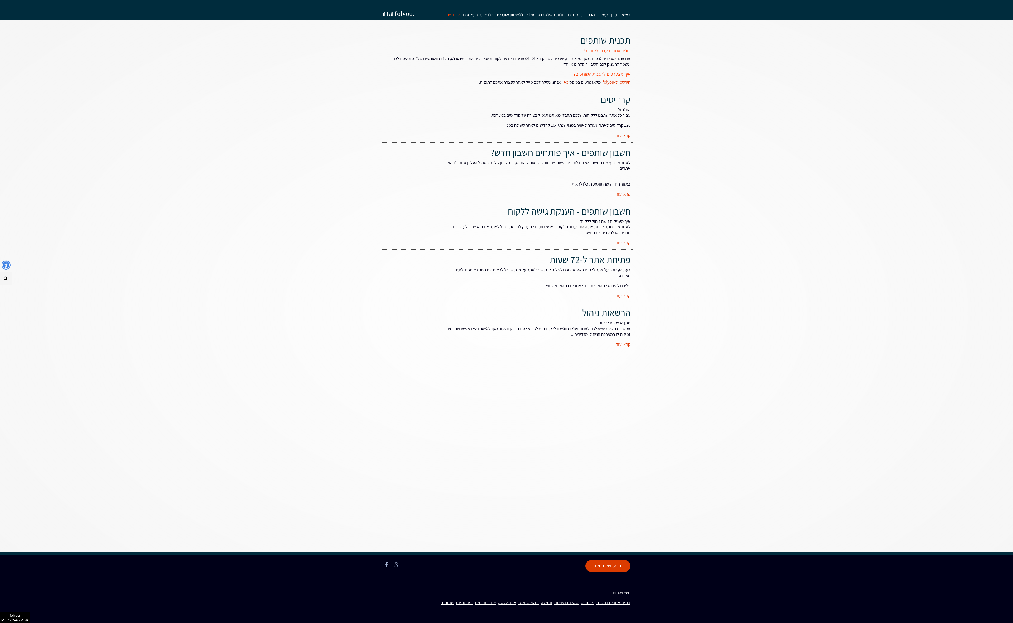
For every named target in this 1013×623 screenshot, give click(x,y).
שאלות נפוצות (566, 603)
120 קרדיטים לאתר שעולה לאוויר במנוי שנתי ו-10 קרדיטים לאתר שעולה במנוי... (565, 125)
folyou (14, 617)
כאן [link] (565, 82)
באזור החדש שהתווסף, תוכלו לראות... (599, 184)
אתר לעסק (507, 603)
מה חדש (587, 603)
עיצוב (603, 15)
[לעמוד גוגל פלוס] (396, 567)
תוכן (614, 15)
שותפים (453, 15)
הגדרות (588, 15)
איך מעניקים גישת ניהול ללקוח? (604, 221)
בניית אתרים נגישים (613, 603)
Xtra (530, 15)
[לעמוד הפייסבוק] (387, 567)
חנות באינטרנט (551, 15)
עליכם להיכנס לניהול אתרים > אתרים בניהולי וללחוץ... (586, 286)
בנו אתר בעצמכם (478, 15)
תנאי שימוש (528, 603)
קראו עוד (623, 135)
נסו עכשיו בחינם (608, 566)
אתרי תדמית (485, 603)
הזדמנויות (464, 603)
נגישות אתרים (510, 15)
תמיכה (546, 603)
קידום (573, 15)
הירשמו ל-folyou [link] (616, 82)
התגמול (560, 112)
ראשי (626, 15)
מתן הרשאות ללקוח (614, 323)
